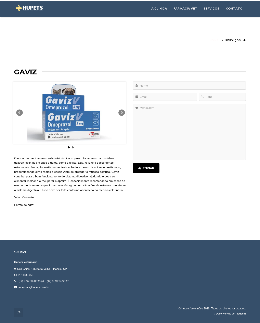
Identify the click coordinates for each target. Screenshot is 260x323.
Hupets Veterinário (25, 262)
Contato (234, 8)
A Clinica (159, 8)
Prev (19, 112)
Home (214, 40)
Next (121, 112)
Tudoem (241, 313)
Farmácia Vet (185, 8)
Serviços (211, 8)
